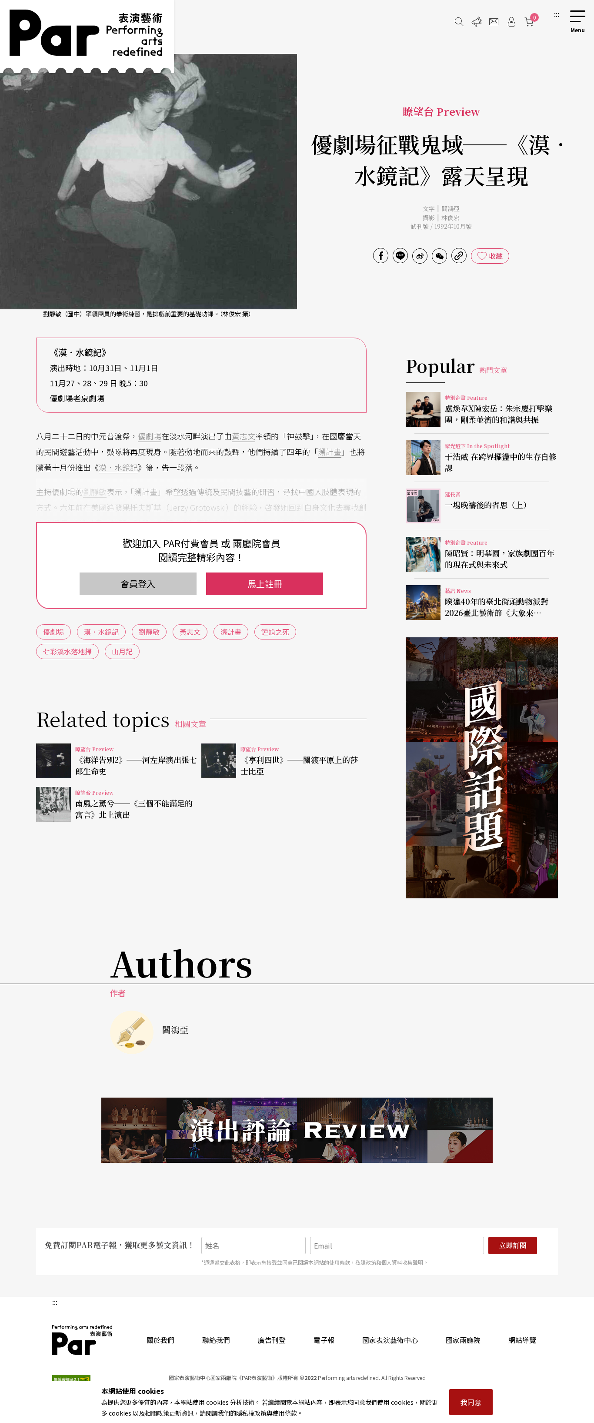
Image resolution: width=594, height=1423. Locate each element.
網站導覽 (522, 1340)
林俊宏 (450, 217)
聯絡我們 (216, 1340)
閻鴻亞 (450, 208)
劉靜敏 (95, 491)
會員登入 (137, 583)
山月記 (122, 651)
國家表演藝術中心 (390, 1340)
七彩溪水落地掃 (67, 651)
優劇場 (149, 436)
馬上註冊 (264, 583)
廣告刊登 (272, 1340)
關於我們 (160, 1340)
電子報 (324, 1340)
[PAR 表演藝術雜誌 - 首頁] (87, 36)
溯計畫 (329, 451)
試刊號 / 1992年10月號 (441, 226)
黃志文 (243, 436)
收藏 (496, 256)
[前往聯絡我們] (494, 21)
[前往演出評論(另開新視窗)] (297, 1130)
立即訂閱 (513, 1245)
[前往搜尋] (459, 21)
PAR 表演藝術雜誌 (82, 1340)
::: (556, 14)
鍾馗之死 (275, 631)
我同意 (471, 1402)
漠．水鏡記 (118, 467)
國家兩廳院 (463, 1340)
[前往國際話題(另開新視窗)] (482, 767)
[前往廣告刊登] (476, 21)
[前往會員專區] (511, 21)
